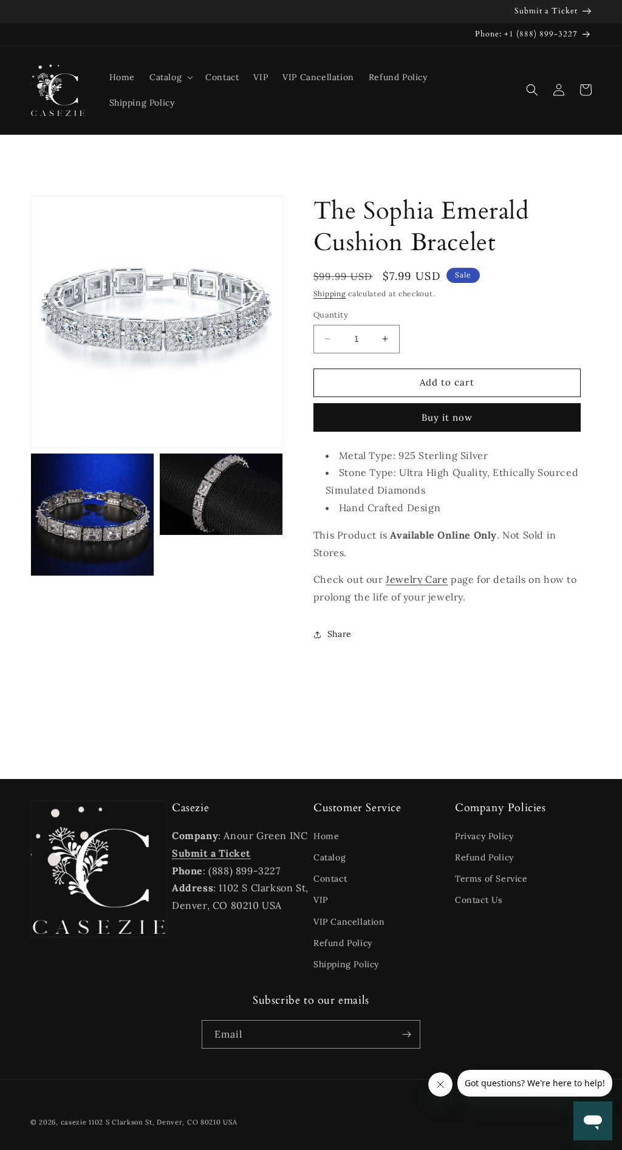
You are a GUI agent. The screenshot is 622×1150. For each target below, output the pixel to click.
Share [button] (339, 633)
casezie (74, 1122)
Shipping (329, 293)
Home (326, 836)
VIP (320, 899)
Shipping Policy (346, 964)
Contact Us (478, 899)
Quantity (330, 315)
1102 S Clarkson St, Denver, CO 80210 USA (163, 1122)
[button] (170, 77)
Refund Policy (342, 942)
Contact (330, 878)
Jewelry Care (417, 579)
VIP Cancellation (349, 921)
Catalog (329, 857)
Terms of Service (491, 878)
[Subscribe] (406, 1034)
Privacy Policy (484, 836)
